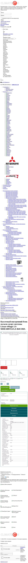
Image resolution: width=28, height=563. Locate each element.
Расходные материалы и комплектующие (15, 219)
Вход (2, 24)
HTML (7, 477)
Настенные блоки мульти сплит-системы (17, 206)
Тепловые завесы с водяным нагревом (17, 245)
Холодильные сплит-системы (12, 281)
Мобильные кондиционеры (12, 196)
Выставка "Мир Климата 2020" (7, 310)
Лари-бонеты (9, 267)
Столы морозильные (10, 271)
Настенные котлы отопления (14, 233)
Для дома (10, 295)
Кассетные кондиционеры (12, 194)
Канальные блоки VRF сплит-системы (17, 212)
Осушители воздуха (10, 288)
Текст (3, 477)
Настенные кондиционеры (12, 192)
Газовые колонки (10, 227)
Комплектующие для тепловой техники (15, 238)
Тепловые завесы (10, 242)
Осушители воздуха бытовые (15, 290)
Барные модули (9, 257)
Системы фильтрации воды (12, 228)
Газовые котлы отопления (12, 231)
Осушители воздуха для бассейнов (16, 291)
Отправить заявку (22, 548)
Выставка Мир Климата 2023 (7, 307)
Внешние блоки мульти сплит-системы (17, 199)
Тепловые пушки (10, 248)
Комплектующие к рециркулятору (16, 298)
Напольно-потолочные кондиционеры (14, 207)
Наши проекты (9, 90)
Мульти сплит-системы (11, 197)
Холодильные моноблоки (11, 276)
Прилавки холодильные (11, 270)
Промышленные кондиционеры (13, 209)
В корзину (5, 387)
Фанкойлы (8, 220)
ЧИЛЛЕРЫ (11, 218)
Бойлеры (8, 226)
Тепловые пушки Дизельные (14, 251)
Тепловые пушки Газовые (14, 249)
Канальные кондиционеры (12, 193)
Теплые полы (9, 253)
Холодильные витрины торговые (13, 274)
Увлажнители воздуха (11, 300)
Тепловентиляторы (10, 241)
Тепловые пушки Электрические (15, 252)
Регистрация (3, 22)
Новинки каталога (6, 474)
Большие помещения (13, 294)
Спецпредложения (16, 474)
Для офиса (10, 297)
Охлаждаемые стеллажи (11, 269)
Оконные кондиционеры (11, 208)
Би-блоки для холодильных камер (13, 258)
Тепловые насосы (10, 247)
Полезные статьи (9, 89)
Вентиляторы (9, 222)
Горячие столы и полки (11, 264)
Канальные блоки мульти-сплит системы (17, 200)
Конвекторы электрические (12, 239)
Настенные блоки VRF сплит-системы (17, 216)
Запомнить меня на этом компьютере (10, 18)
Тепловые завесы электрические (15, 246)
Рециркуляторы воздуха (11, 293)
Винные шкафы (9, 259)
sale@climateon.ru (5, 82)
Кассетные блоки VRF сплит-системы (17, 213)
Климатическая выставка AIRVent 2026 (9, 305)
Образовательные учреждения (15, 299)
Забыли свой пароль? (5, 21)
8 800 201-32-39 (4, 561)
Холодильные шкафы (10, 285)
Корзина (2, 25)
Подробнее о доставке (8, 33)
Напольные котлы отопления (15, 232)
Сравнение (15, 387)
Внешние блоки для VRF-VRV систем (17, 210)
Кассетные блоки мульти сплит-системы (17, 201)
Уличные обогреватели (11, 254)
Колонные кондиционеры (11, 195)
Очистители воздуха (10, 292)
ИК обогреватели (10, 236)
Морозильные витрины (11, 268)
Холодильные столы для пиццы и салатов (15, 284)
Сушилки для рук (10, 240)
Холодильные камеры (11, 275)
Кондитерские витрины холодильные (14, 265)
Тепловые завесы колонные (14, 244)
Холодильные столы (10, 282)
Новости (8, 88)
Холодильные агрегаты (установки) (14, 272)
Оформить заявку (7, 390)
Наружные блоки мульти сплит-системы (17, 205)
